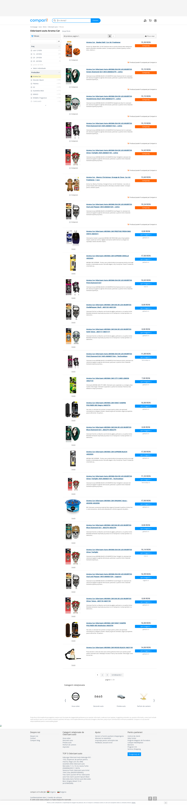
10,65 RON (146, 280)
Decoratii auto (98, 706)
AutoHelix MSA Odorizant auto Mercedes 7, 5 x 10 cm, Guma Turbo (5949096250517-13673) (75, 766)
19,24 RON (146, 204)
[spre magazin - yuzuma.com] (74, 49)
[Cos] (150, 20)
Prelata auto (121, 706)
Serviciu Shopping (134, 749)
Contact (33, 738)
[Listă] (110, 36)
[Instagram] (155, 798)
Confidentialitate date (38, 797)
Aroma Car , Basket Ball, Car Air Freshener (103, 42)
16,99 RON (146, 574)
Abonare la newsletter (103, 738)
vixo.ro (146, 286)
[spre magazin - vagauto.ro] (74, 581)
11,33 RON (146, 476)
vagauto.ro (146, 580)
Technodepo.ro (146, 360)
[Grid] (113, 36)
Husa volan (76, 706)
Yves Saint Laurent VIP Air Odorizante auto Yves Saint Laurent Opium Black (76, 776)
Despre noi (34, 736)
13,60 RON (146, 177)
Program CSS (132, 747)
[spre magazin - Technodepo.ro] (74, 361)
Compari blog (35, 740)
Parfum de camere (144, 706)
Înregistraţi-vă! (134, 754)
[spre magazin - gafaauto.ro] (74, 238)
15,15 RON (146, 69)
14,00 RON (146, 647)
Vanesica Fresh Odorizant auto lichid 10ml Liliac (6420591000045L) (76, 771)
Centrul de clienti (134, 736)
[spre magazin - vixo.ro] (74, 287)
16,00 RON (146, 402)
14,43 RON (146, 150)
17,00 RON (146, 256)
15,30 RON (146, 42)
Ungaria (53, 792)
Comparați (146, 46)
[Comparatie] (145, 20)
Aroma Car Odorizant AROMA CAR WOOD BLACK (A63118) (109, 647)
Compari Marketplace (135, 743)
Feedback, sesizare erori (104, 743)
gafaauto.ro (146, 237)
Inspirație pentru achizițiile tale (106, 740)
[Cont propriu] (155, 20)
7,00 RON (146, 378)
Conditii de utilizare (55, 797)
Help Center (132, 738)
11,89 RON (146, 354)
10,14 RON (146, 549)
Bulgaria (63, 792)
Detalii (73, 249)
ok (59, 41)
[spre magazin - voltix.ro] (74, 76)
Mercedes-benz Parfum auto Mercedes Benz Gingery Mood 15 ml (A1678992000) (77, 781)
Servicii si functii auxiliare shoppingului (109, 736)
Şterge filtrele (66, 31)
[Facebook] (150, 798)
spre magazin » (145, 235)
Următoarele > (117, 675)
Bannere (131, 745)
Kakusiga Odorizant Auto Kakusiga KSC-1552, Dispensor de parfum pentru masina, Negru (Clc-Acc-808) (77, 759)
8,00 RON (146, 231)
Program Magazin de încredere (139, 740)
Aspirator (66, 747)
